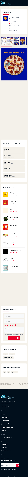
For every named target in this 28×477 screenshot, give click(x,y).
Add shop (5, 441)
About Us (5, 414)
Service (3, 434)
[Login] (23, 3)
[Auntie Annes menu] (3, 41)
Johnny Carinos (14, 233)
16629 (11, 17)
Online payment (7, 450)
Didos (11, 258)
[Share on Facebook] (4, 372)
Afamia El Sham (14, 266)
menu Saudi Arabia (8, 427)
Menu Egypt (13, 469)
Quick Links (3, 410)
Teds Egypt (13, 242)
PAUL (11, 209)
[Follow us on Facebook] (2, 406)
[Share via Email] (12, 372)
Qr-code (5, 447)
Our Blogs (5, 417)
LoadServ (19, 476)
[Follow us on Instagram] (5, 406)
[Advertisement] (14, 125)
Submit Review (13, 338)
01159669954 (13, 19)
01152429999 (16, 17)
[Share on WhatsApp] (16, 372)
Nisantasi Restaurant (15, 250)
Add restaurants (7, 437)
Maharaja (12, 193)
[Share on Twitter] (8, 372)
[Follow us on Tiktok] (8, 406)
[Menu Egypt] (7, 3)
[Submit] (18, 465)
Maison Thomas (14, 217)
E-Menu (5, 444)
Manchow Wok (13, 225)
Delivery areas (13, 30)
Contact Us (6, 424)
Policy (4, 430)
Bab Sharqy (13, 201)
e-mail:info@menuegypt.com (8, 460)
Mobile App (6, 420)
